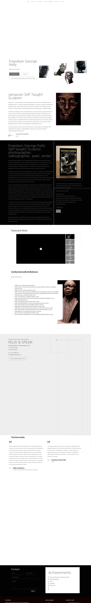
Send (33, 591)
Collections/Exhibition (48, 1)
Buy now (58, 211)
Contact (62, 1)
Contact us (25, 74)
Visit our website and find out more (17, 358)
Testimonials (57, 1)
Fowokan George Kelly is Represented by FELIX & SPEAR (23, 78)
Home (28, 1)
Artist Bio (33, 1)
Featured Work (39, 1)
